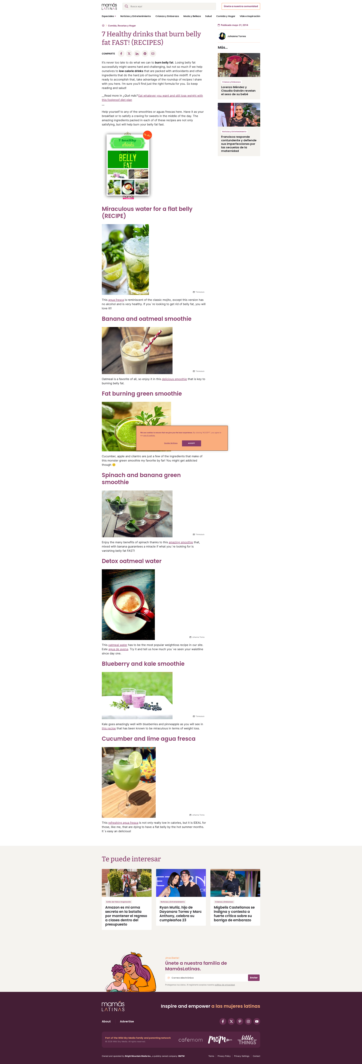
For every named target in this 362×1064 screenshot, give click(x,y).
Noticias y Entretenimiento (234, 131)
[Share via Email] (152, 53)
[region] (182, 438)
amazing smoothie (181, 542)
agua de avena (118, 649)
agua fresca (116, 300)
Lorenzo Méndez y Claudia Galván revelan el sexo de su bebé (238, 90)
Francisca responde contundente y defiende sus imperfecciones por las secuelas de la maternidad (239, 144)
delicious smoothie (174, 379)
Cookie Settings (171, 443)
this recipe (109, 728)
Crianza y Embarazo (231, 82)
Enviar (254, 977)
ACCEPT (191, 443)
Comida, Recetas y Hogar (122, 25)
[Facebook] (222, 1021)
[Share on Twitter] (129, 53)
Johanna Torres (236, 36)
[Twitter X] (231, 1021)
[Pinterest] (239, 1021)
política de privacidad (225, 985)
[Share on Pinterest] (145, 53)
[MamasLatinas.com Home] (109, 6)
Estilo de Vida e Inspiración (118, 902)
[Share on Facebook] (121, 53)
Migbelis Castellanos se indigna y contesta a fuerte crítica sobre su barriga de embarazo (234, 913)
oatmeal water (117, 645)
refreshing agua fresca (123, 822)
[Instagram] (248, 1021)
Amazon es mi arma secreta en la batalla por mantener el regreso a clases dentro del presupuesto (126, 916)
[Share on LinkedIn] (137, 53)
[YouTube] (256, 1021)
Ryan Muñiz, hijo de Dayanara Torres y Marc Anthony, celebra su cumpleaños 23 (181, 913)
